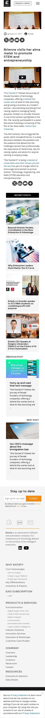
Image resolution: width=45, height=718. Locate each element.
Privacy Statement (19, 695)
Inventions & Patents (16, 586)
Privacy (37, 504)
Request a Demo (22, 3)
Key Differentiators (15, 582)
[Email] (16, 41)
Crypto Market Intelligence (19, 627)
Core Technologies (15, 569)
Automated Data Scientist (19, 623)
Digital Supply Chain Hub (18, 611)
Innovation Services (15, 633)
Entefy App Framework (17, 579)
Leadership (11, 656)
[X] (6, 41)
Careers (10, 667)
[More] (22, 41)
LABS (10, 596)
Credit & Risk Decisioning (18, 614)
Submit (33, 498)
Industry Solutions (15, 630)
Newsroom (11, 663)
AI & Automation (14, 607)
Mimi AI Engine (14, 573)
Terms (18, 506)
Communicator (14, 620)
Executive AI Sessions (17, 676)
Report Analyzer (14, 617)
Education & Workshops (18, 637)
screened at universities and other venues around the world (21, 163)
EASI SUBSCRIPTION (19, 591)
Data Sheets (12, 680)
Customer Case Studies (18, 641)
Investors (10, 660)
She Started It (10, 93)
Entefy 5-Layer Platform (17, 576)
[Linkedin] (11, 41)
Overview (10, 652)
